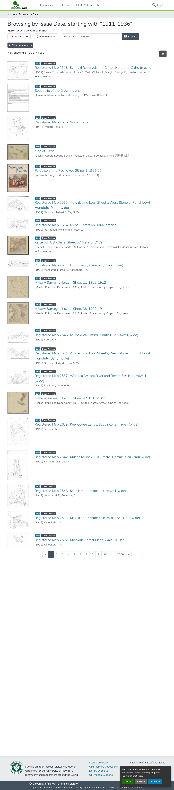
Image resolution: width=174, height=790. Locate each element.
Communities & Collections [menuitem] (55, 5)
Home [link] (11, 14)
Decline (141, 781)
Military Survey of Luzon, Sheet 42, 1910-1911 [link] (70, 398)
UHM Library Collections (103, 767)
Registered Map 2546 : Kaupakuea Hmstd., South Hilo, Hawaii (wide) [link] (86, 335)
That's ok (128, 781)
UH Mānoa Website (101, 775)
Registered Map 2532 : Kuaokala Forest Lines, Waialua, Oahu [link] (81, 540)
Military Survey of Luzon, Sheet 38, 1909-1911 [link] (70, 308)
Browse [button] (132, 36)
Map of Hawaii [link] (45, 151)
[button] (22, 5)
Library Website (98, 771)
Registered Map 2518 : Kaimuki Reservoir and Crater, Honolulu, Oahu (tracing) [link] (93, 67)
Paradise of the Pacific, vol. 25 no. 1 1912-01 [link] (68, 170)
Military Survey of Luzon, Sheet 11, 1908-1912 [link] (70, 282)
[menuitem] (83, 5)
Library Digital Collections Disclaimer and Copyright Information (109, 787)
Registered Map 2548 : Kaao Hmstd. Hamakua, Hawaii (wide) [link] (80, 490)
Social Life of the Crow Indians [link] (58, 90)
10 (105, 554)
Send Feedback (63, 787)
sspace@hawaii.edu (42, 787)
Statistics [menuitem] (101, 5)
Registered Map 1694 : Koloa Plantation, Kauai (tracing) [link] (76, 225)
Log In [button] (161, 5)
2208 (120, 554)
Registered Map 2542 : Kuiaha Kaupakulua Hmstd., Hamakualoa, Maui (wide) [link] (92, 457)
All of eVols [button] (82, 5)
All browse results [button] (21, 45)
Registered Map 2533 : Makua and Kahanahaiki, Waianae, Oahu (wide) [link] (87, 518)
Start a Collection (99, 762)
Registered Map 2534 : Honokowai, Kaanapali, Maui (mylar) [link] (79, 265)
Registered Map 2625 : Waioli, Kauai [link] (62, 122)
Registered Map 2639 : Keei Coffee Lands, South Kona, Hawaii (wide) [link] (86, 424)
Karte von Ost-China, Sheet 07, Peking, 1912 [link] (68, 242)
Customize (155, 781)
